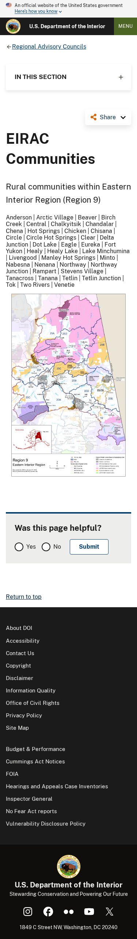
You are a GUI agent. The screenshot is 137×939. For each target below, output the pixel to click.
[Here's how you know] (68, 9)
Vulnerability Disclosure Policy (45, 823)
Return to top (24, 596)
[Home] (13, 26)
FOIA (12, 774)
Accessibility (22, 641)
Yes (31, 546)
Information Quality (31, 690)
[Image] (68, 386)
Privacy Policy (24, 715)
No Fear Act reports (31, 811)
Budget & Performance (35, 749)
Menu (125, 26)
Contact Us (20, 653)
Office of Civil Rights (33, 703)
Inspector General (29, 799)
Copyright (18, 665)
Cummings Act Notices (35, 761)
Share (108, 117)
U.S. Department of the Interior (67, 26)
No (57, 546)
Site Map (17, 728)
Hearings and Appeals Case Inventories (57, 786)
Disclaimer (19, 678)
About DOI (19, 628)
